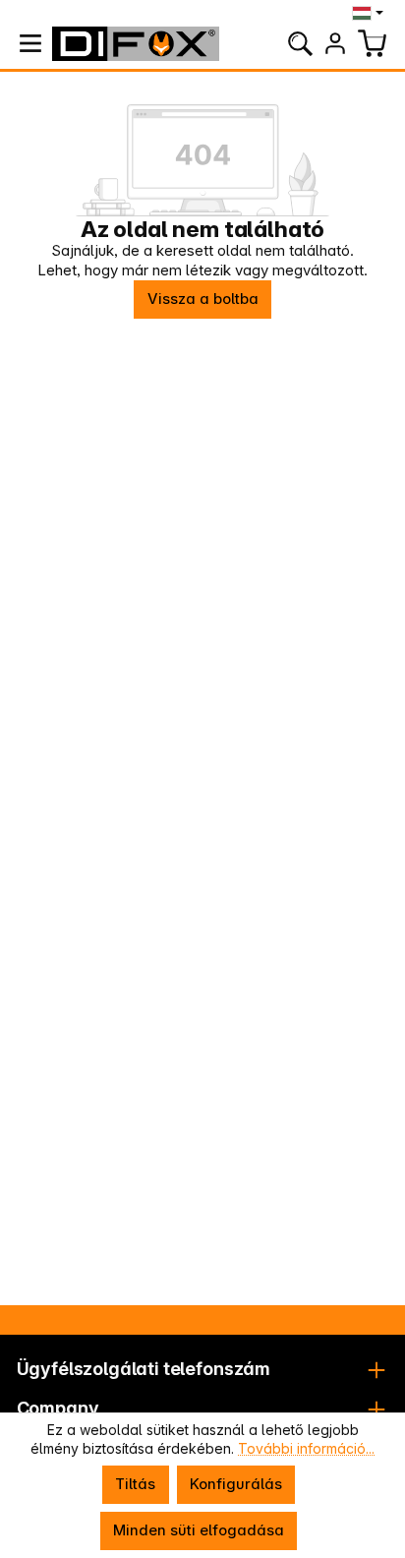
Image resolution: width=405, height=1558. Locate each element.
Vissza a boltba (203, 298)
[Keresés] (300, 43)
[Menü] (30, 43)
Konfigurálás (236, 1483)
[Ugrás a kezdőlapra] (136, 44)
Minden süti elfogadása (198, 1530)
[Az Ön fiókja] (335, 43)
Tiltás (135, 1483)
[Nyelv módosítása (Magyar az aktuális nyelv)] (370, 13)
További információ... (306, 1448)
